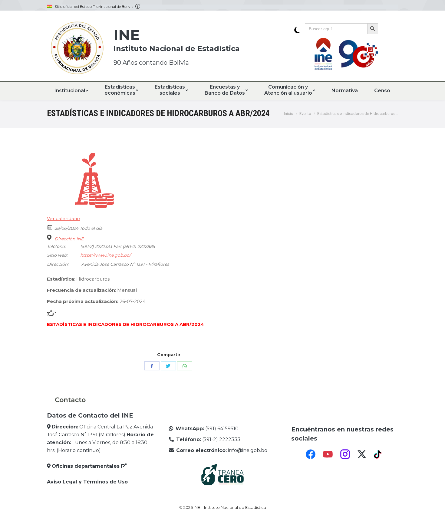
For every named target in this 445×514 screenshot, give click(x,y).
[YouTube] (328, 454)
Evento (305, 113)
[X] (362, 454)
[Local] (50, 237)
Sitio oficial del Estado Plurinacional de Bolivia (95, 7)
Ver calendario (63, 218)
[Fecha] (50, 227)
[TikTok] (378, 454)
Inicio (288, 113)
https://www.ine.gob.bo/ (105, 255)
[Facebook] (310, 454)
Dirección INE (69, 239)
